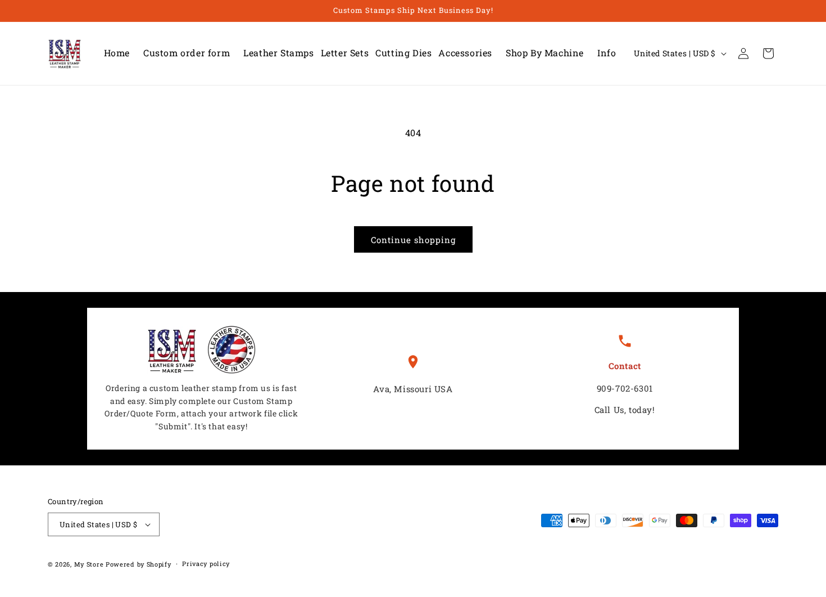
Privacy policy (206, 563)
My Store (89, 564)
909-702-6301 (625, 388)
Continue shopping (413, 239)
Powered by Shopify (138, 564)
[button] (275, 53)
